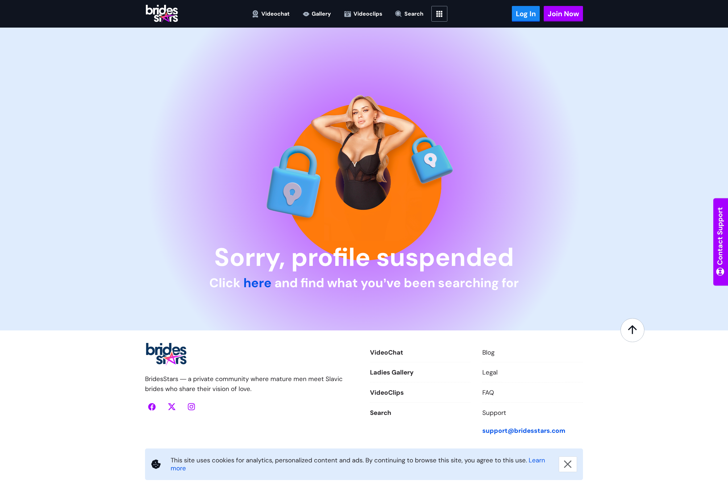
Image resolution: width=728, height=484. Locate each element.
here (257, 283)
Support (494, 412)
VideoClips (387, 392)
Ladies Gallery (391, 372)
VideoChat (386, 352)
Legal (490, 372)
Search (380, 412)
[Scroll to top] (632, 330)
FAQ (488, 392)
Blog (488, 352)
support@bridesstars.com (523, 431)
